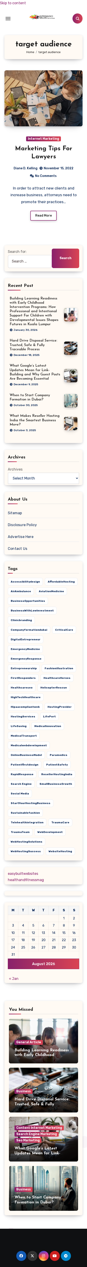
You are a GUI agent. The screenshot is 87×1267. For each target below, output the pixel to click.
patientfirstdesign (24, 764)
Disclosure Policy (22, 525)
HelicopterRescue (53, 687)
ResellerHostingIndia (56, 774)
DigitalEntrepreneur (25, 639)
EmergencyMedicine (25, 649)
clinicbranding (21, 620)
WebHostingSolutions (26, 841)
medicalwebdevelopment (29, 745)
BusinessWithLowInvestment (32, 610)
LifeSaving (19, 726)
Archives (15, 469)
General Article (28, 1042)
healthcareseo (22, 687)
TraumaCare (60, 822)
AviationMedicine (51, 591)
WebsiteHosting (60, 851)
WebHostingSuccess (26, 851)
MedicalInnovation (47, 726)
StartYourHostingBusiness (30, 803)
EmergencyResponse (26, 658)
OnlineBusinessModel (26, 755)
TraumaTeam (20, 832)
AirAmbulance (21, 591)
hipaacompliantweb (25, 706)
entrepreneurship (24, 668)
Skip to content (13, 3)
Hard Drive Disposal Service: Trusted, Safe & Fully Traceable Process (33, 345)
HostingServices (23, 716)
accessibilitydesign (25, 581)
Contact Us (17, 548)
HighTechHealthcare (26, 697)
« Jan (14, 979)
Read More (43, 215)
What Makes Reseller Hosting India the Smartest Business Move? (35, 420)
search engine (21, 783)
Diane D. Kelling (25, 168)
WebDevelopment (50, 832)
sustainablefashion (25, 812)
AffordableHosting (61, 581)
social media (20, 793)
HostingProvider (60, 706)
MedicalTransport (24, 735)
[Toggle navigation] (8, 18)
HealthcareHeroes (57, 678)
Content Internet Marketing (39, 1128)
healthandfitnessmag (26, 880)
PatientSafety (57, 764)
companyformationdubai (29, 629)
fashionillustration (59, 668)
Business (23, 1091)
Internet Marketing (43, 139)
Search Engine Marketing (36, 1134)
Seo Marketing (28, 1140)
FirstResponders (23, 678)
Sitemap (15, 513)
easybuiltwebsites (23, 873)
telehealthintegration (27, 822)
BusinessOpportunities (28, 600)
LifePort (49, 716)
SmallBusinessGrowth (55, 783)
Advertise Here (20, 537)
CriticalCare (64, 629)
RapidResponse (22, 774)
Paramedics (58, 755)
